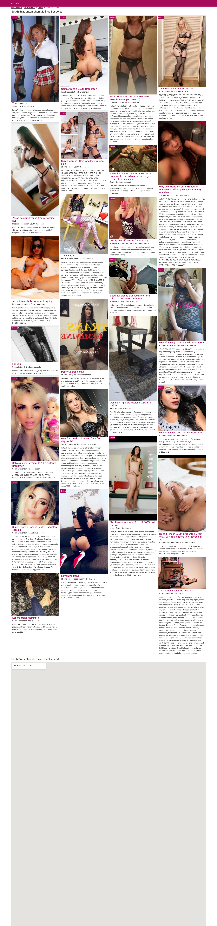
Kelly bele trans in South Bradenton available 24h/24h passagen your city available (180, 189)
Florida (40, 8)
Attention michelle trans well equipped (33, 301)
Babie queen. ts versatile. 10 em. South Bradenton (34, 464)
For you (16, 363)
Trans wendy (19, 103)
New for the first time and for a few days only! (81, 440)
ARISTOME (15, 3)
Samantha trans (70, 575)
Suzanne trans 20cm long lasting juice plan (82, 162)
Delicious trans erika (72, 371)
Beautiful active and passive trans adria (181, 432)
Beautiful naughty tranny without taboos (181, 342)
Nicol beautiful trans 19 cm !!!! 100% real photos (132, 523)
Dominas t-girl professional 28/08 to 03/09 (130, 404)
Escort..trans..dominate (25, 617)
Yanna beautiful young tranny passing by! (33, 219)
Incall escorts (16, 8)
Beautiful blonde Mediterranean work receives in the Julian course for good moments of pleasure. (131, 176)
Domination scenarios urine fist (176, 590)
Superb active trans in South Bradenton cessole (34, 528)
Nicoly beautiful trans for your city (129, 240)
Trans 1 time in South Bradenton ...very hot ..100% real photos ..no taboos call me (181, 536)
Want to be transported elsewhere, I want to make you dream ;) (130, 98)
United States (29, 8)
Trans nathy (68, 255)
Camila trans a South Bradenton (79, 88)
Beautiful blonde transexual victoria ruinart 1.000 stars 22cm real (130, 297)
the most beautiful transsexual (176, 88)
